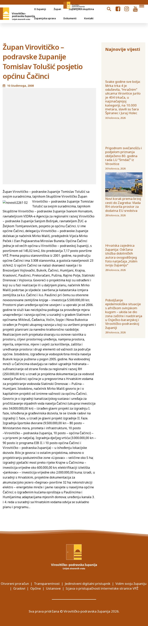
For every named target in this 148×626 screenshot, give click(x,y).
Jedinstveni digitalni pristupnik (87, 583)
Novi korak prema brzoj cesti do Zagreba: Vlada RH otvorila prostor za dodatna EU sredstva (123, 204)
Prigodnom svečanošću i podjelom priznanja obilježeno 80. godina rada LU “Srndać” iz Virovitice (123, 156)
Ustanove (53, 588)
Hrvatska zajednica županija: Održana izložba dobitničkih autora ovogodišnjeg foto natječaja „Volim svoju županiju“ (121, 255)
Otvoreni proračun (15, 583)
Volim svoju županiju (130, 583)
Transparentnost (47, 583)
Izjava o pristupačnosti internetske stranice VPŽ (102, 588)
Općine (35, 588)
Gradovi (19, 588)
